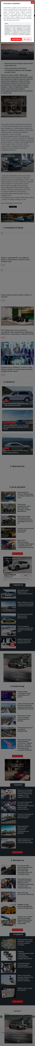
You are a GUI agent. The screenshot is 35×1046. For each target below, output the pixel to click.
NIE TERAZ (27, 39)
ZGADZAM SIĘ (16, 39)
